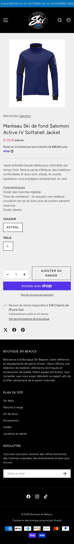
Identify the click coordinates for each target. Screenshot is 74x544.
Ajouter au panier (51, 273)
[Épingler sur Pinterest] (23, 329)
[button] (68, 20)
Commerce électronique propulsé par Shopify (37, 520)
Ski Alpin (8, 400)
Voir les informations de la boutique (29, 318)
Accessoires (11, 420)
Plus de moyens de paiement (37, 294)
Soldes (7, 427)
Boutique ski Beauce (41, 514)
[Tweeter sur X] (5, 329)
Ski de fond (10, 414)
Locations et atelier (15, 433)
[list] (37, 73)
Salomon (25, 116)
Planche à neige (13, 407)
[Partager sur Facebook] (14, 329)
